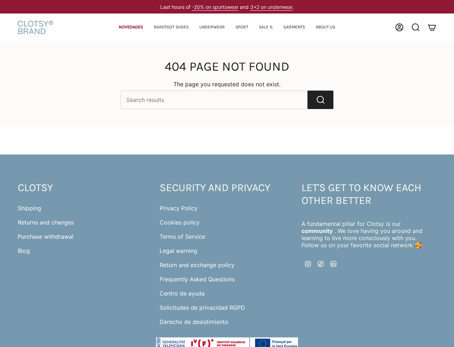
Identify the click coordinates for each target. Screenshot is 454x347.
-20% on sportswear (215, 7)
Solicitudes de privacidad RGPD (202, 307)
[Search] (320, 100)
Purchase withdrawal (45, 236)
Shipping (29, 208)
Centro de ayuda (182, 293)
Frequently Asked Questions (197, 279)
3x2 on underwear (271, 7)
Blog (24, 250)
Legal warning (178, 250)
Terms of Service (182, 236)
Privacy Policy (179, 208)
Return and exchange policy (197, 265)
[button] (171, 27)
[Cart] (432, 27)
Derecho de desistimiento (194, 321)
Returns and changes (46, 222)
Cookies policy (180, 222)
